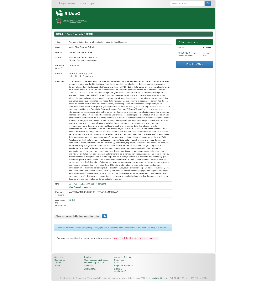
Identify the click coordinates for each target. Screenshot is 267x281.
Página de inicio (67, 3)
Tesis (69, 34)
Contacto (118, 268)
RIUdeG (60, 34)
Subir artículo (90, 268)
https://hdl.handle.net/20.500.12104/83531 (87, 184)
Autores (57, 263)
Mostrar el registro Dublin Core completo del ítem (77, 216)
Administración (120, 271)
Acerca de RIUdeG (122, 257)
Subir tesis (88, 265)
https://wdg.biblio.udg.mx (80, 187)
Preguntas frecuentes (123, 265)
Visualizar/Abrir (194, 64)
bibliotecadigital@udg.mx (157, 278)
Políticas (118, 263)
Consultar (58, 257)
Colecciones (59, 260)
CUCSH (89, 34)
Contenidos (119, 260)
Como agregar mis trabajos (96, 260)
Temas (57, 265)
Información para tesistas (95, 263)
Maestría (79, 34)
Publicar (87, 257)
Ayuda (93, 3)
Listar (81, 3)
